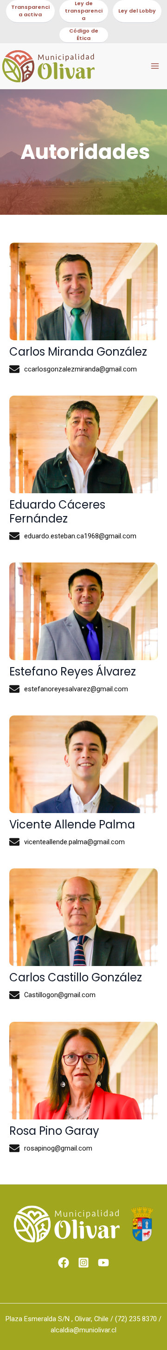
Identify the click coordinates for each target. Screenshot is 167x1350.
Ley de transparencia (84, 11)
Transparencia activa (30, 11)
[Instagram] (83, 1262)
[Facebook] (63, 1262)
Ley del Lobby (137, 10)
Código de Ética (83, 34)
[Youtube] (103, 1262)
